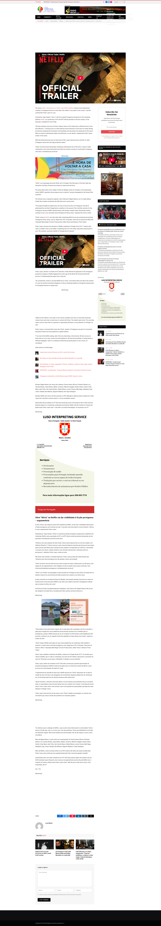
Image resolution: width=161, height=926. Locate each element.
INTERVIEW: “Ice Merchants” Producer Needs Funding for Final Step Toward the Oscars (65, 370)
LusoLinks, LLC (60, 923)
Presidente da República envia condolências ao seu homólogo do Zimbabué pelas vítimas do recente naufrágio (111, 231)
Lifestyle (80, 17)
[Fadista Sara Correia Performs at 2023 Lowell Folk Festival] (44, 844)
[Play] (100, 166)
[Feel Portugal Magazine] (46, 9)
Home (38, 17)
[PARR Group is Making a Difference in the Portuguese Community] (112, 212)
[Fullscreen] (123, 166)
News (89, 17)
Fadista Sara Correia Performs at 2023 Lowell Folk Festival (57, 352)
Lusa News (48, 823)
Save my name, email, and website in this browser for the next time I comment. (60, 894)
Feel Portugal (47, 923)
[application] (112, 160)
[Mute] (121, 166)
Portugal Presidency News (108, 225)
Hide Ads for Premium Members (130, 17)
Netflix (42, 119)
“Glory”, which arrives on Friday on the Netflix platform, (58, 108)
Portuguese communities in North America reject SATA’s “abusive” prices (62, 2)
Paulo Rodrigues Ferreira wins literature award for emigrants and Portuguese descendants (111, 17)
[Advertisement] (80, 38)
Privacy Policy (111, 137)
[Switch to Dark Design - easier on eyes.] (104, 2)
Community (47, 17)
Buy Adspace (121, 17)
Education (69, 17)
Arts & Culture (58, 17)
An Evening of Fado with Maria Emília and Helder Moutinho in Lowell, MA (61, 358)
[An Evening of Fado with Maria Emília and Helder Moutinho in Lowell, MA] (65, 844)
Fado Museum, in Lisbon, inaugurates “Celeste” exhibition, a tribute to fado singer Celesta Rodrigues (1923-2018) (84, 855)
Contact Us (99, 17)
